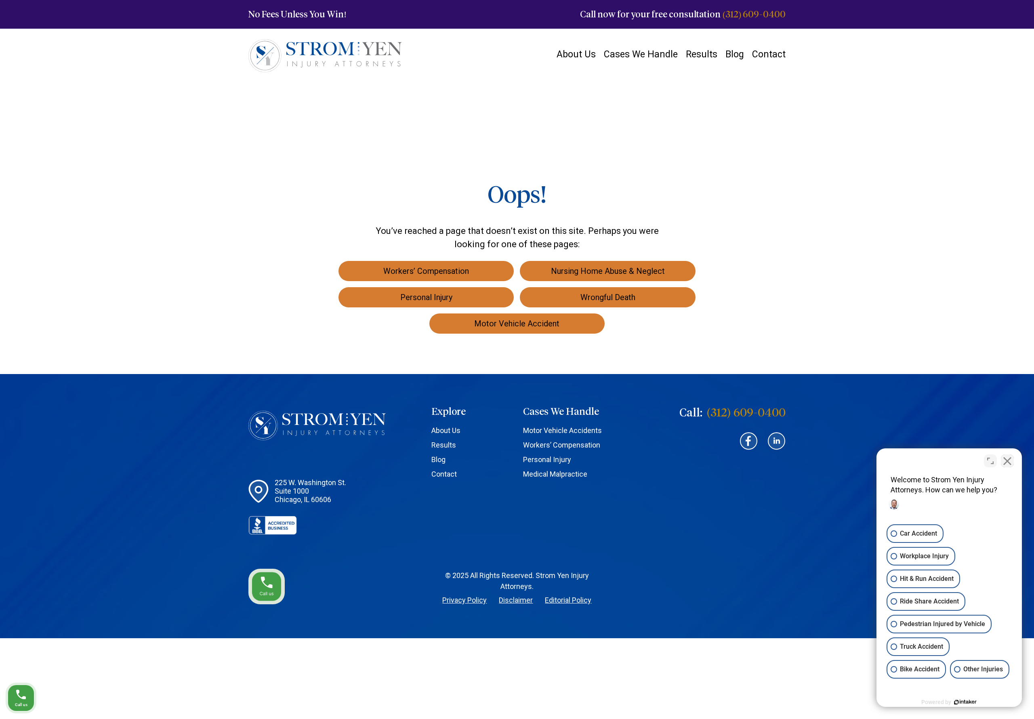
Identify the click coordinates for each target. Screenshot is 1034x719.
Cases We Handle (641, 54)
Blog (734, 54)
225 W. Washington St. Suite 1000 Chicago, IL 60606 (310, 491)
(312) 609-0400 (754, 14)
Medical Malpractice (555, 474)
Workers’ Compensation (561, 445)
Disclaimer (516, 600)
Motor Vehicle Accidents (562, 430)
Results (701, 54)
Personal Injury (547, 459)
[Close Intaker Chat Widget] (1007, 460)
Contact (769, 54)
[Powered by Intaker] (965, 702)
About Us (576, 54)
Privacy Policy (464, 600)
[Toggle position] (990, 460)
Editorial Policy (568, 600)
